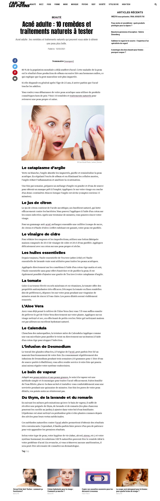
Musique (74, 4)
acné (48, 224)
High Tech (126, 4)
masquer (69, 61)
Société (102, 4)
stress (87, 435)
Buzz (41, 4)
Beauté (33, 4)
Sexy (93, 4)
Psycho (85, 4)
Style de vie (113, 4)
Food (49, 4)
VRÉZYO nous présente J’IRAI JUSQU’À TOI (127, 17)
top (27, 451)
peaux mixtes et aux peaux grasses (51, 377)
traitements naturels (80, 95)
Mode (65, 4)
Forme (57, 4)
